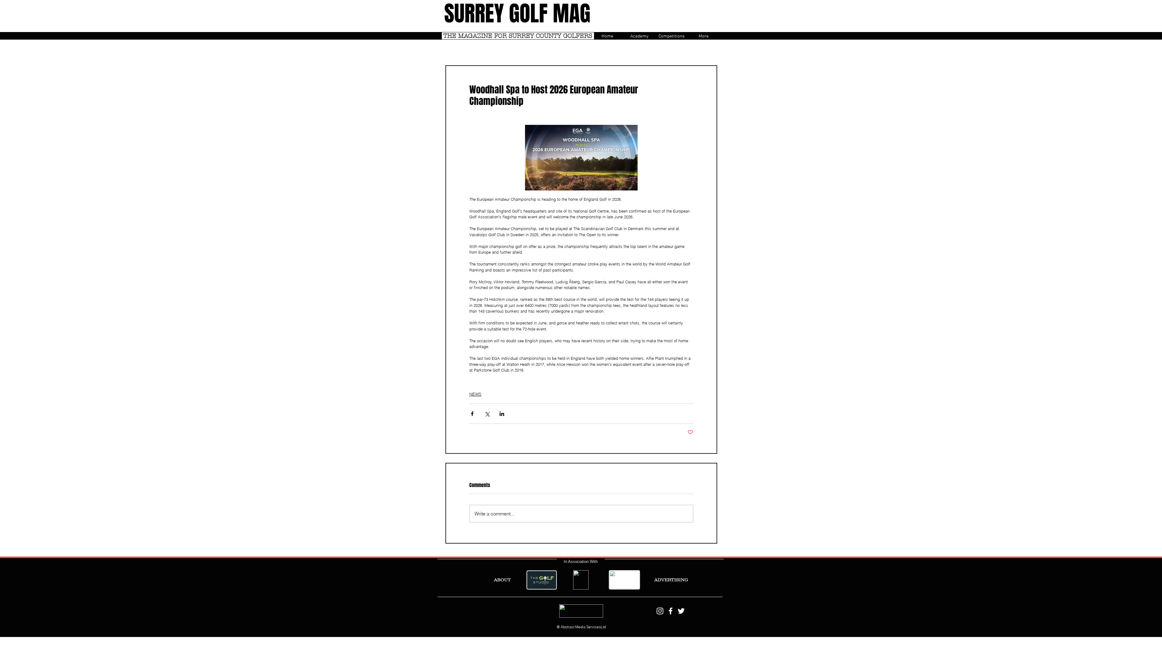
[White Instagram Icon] (660, 611)
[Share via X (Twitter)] (487, 414)
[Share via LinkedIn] (502, 414)
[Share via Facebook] (472, 414)
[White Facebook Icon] (670, 611)
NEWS (475, 394)
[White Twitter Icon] (681, 611)
